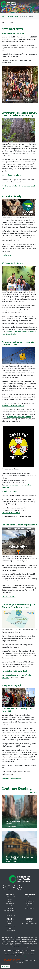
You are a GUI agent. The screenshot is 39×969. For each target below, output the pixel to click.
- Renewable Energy (9, 910)
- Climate (9, 899)
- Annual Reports (29, 908)
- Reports (29, 906)
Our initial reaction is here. (11, 175)
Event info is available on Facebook (14, 671)
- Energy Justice (10, 903)
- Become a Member (9, 926)
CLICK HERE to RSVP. (8, 596)
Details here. (6, 255)
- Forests (9, 913)
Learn (10, 16)
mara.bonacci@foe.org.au (11, 512)
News (17, 16)
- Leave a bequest (10, 930)
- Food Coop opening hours (29, 923)
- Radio (29, 899)
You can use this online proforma (19, 416)
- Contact (29, 921)
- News (29, 897)
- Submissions (29, 903)
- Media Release (29, 901)
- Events (10, 923)
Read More (33, 792)
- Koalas (10, 901)
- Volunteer (10, 921)
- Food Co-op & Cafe (10, 897)
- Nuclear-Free (10, 906)
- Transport (10, 908)
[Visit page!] (4, 887)
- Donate (9, 928)
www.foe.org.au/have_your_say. (13, 406)
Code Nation (29, 960)
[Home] (8, 4)
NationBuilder (19, 962)
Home (4, 16)
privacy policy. (22, 956)
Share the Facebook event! (11, 778)
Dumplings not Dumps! (10, 491)
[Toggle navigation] (35, 4)
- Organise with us (10, 915)
